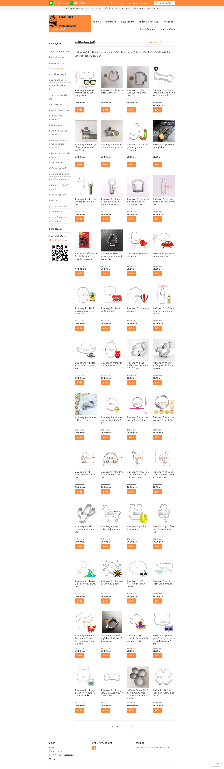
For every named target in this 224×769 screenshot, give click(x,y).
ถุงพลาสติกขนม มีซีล (59, 173)
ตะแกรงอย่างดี (56, 162)
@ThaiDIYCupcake (58, 240)
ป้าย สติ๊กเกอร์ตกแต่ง (59, 179)
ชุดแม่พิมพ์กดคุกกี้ (57, 74)
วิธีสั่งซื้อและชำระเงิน (149, 21)
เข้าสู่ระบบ (134, 3)
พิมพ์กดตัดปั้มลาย (57, 79)
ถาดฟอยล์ (54, 200)
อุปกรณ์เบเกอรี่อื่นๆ (58, 206)
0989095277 (79, 3)
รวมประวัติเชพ (168, 29)
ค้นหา (51, 747)
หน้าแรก (97, 21)
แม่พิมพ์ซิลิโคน (56, 63)
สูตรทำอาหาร (127, 21)
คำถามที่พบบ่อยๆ (148, 29)
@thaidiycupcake (61, 3)
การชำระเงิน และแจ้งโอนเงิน (61, 755)
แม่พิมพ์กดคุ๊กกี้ (56, 68)
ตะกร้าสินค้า (118, 3)
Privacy (52, 758)
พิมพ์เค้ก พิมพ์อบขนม (59, 110)
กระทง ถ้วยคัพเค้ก (58, 194)
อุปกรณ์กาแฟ (55, 211)
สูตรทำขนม (111, 21)
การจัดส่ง (168, 21)
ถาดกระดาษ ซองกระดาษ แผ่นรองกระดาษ (57, 144)
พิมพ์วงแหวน (55, 125)
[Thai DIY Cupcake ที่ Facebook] (94, 748)
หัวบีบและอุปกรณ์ (57, 168)
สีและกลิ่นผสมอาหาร (59, 57)
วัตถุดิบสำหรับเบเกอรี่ (59, 51)
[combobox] (166, 3)
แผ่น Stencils (55, 104)
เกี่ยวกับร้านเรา (55, 751)
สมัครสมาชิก (145, 3)
